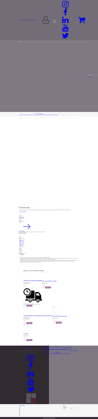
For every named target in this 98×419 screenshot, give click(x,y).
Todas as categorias (38, 113)
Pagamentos (63, 348)
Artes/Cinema (27, 114)
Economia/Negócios (38, 114)
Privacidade (59, 348)
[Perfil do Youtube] (66, 31)
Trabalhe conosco (50, 348)
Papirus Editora (21, 240)
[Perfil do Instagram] (66, 7)
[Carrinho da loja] (81, 20)
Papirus (71, 350)
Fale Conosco (45, 348)
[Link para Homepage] (53, 76)
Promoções (51, 349)
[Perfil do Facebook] (66, 15)
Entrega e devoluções (68, 348)
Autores (20, 114)
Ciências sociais (32, 114)
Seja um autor (55, 348)
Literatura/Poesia (50, 114)
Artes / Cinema (55, 349)
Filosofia (45, 114)
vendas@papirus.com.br (31, 347)
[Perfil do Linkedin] (66, 23)
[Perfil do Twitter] (65, 39)
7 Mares (73, 350)
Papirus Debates (21, 217)
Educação (42, 114)
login (54, 19)
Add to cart (29, 305)
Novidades (23, 114)
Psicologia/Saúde (55, 114)
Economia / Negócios (66, 349)
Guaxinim (76, 350)
